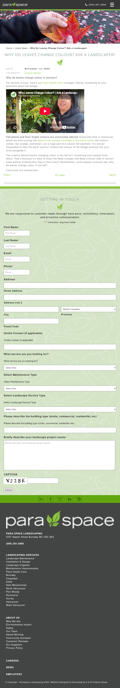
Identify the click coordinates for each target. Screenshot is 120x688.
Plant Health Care (53, 82)
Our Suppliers (14, 644)
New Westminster (16, 584)
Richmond (12, 595)
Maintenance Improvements (22, 568)
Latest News (21, 48)
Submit (8, 490)
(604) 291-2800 (97, 4)
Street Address (13, 290)
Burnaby (11, 575)
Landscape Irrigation (18, 565)
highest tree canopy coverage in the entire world (65, 140)
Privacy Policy (14, 647)
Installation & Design (18, 561)
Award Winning (14, 634)
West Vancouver (15, 605)
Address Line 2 (13, 302)
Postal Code (11, 326)
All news (60, 175)
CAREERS (12, 660)
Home (9, 48)
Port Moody (13, 591)
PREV (7, 175)
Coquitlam (12, 578)
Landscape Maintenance (20, 558)
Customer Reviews (17, 641)
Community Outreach (18, 637)
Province (66, 314)
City (6, 314)
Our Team (12, 631)
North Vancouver (16, 588)
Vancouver (12, 601)
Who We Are (13, 621)
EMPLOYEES (14, 674)
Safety (10, 627)
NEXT (112, 175)
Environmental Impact (19, 624)
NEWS (10, 667)
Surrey (10, 598)
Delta (9, 581)
